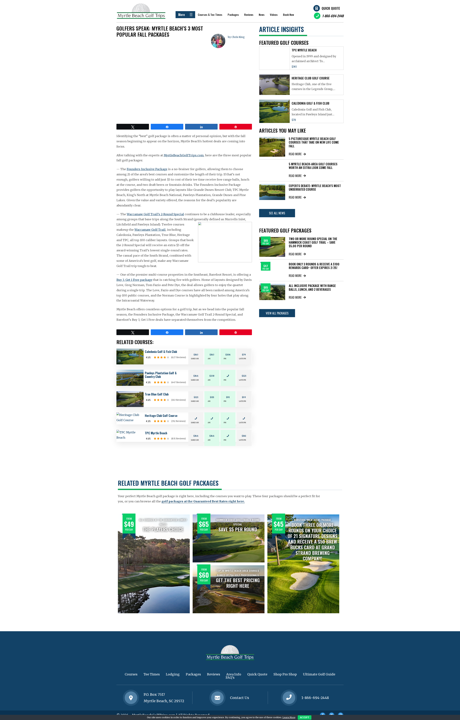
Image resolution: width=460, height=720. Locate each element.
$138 (211, 375)
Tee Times (152, 674)
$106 (228, 354)
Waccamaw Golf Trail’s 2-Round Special (155, 214)
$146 (195, 375)
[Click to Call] (289, 697)
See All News (277, 213)
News (261, 15)
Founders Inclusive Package (147, 169)
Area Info (233, 674)
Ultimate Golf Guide (319, 674)
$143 (196, 354)
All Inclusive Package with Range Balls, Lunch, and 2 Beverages (312, 287)
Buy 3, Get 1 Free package (134, 280)
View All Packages (277, 313)
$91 (228, 397)
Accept (304, 717)
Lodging (173, 674)
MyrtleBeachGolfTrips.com (184, 155)
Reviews (248, 15)
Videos (274, 15)
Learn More (288, 717)
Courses (131, 674)
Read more (295, 154)
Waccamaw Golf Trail (149, 229)
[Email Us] (217, 698)
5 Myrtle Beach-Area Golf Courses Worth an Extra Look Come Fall (313, 166)
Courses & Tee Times (210, 15)
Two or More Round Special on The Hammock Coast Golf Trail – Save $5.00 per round (313, 242)
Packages (233, 15)
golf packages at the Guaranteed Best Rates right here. (203, 501)
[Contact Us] (131, 698)
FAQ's (230, 677)
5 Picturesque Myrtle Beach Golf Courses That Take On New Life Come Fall (314, 142)
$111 (212, 397)
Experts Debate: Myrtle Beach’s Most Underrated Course (315, 187)
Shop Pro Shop (285, 674)
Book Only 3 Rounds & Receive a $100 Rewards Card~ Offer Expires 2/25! (314, 266)
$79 (244, 354)
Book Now (288, 15)
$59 (244, 397)
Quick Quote (331, 8)
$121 (244, 375)
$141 (244, 435)
